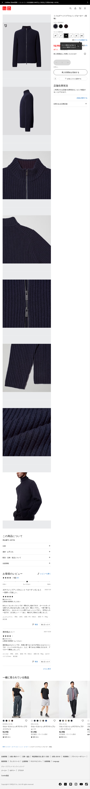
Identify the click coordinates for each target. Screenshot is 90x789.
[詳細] (85, 53)
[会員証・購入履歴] (75, 8)
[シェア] (55, 78)
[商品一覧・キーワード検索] (85, 8)
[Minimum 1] (56, 62)
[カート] (80, 8)
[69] (56, 26)
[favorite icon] (26, 720)
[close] (2, 2)
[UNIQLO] (7, 8)
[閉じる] (78, 46)
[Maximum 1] (68, 62)
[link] (47, 2)
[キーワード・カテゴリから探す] (70, 8)
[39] (66, 26)
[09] (61, 26)
